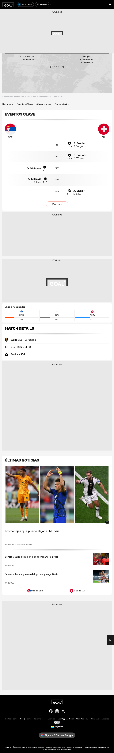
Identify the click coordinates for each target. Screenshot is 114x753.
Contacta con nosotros (14, 719)
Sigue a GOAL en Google (59, 735)
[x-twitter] (63, 712)
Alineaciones (43, 104)
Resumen (7, 104)
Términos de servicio (34, 719)
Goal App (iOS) (82, 719)
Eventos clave (24, 104)
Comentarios (62, 104)
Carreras (51, 719)
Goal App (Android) (66, 719)
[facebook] (50, 712)
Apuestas (105, 719)
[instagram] (57, 712)
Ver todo (57, 204)
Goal (19, 747)
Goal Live (95, 719)
